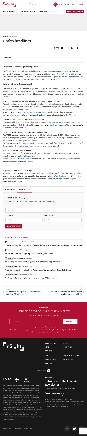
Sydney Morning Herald (32, 112)
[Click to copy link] (82, 48)
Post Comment (13, 226)
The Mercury (53, 125)
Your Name (9, 215)
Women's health (17, 250)
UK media (72, 115)
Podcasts (79, 4)
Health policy (18, 266)
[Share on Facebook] (67, 48)
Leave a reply (24, 189)
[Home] (9, 4)
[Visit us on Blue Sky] (74, 428)
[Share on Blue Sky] (62, 48)
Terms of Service (51, 332)
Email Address (49, 215)
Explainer (10, 242)
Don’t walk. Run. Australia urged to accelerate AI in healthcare (32, 278)
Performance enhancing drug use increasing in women (29, 253)
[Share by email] (77, 48)
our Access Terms (39, 330)
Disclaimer (17, 429)
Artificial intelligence (20, 275)
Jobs (67, 4)
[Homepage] (4, 11)
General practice (19, 242)
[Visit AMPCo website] (11, 380)
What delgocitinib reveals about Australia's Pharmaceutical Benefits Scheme (38, 270)
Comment (9, 206)
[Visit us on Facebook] (67, 428)
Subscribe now (70, 321)
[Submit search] (55, 5)
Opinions (10, 258)
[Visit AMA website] (26, 380)
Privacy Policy (40, 332)
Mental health (18, 258)
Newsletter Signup (53, 394)
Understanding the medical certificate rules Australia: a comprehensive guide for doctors (43, 245)
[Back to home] (13, 346)
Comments (10, 189)
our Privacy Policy (52, 330)
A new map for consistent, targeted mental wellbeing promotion (33, 262)
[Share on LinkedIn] (72, 48)
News (9, 250)
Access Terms (27, 429)
